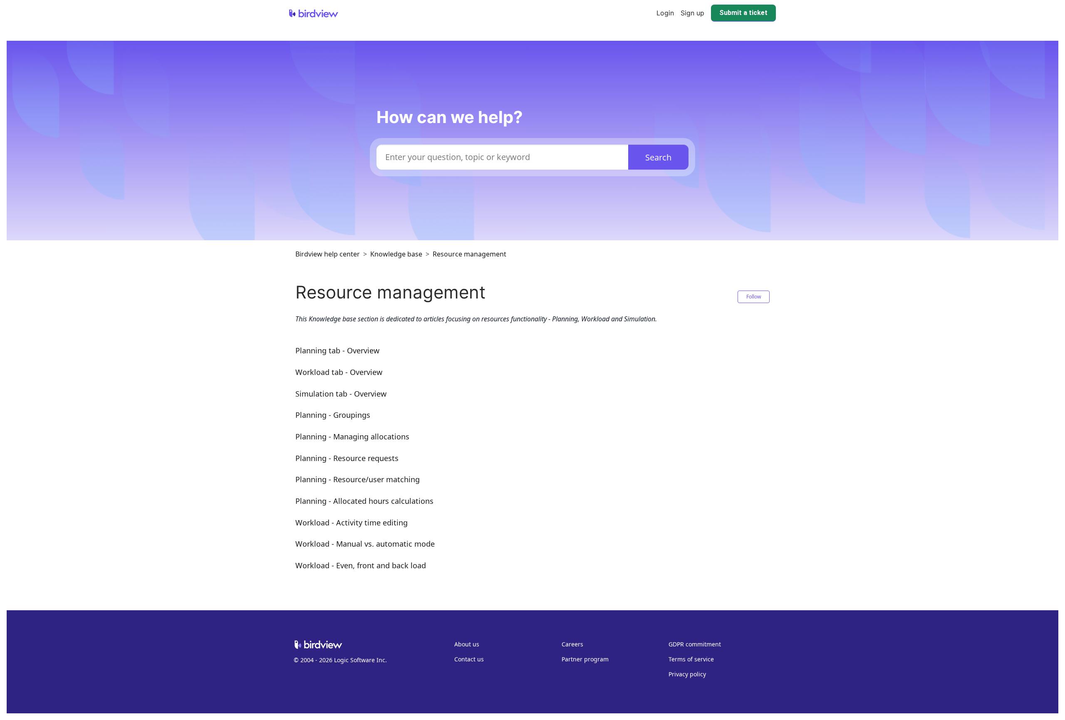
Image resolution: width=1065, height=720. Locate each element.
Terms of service (691, 659)
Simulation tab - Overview (340, 394)
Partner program (585, 659)
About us (466, 644)
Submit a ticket (743, 13)
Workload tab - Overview (338, 372)
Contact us (469, 659)
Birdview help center (327, 254)
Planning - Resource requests (347, 458)
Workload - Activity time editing (351, 523)
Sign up (692, 13)
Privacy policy (687, 674)
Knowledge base (396, 254)
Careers (572, 644)
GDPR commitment (695, 644)
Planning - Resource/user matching (357, 479)
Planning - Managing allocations (352, 436)
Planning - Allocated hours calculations (364, 501)
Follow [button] (753, 296)
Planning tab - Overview (337, 350)
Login (665, 13)
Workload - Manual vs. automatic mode (365, 544)
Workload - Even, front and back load (360, 565)
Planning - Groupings (332, 415)
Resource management (469, 254)
